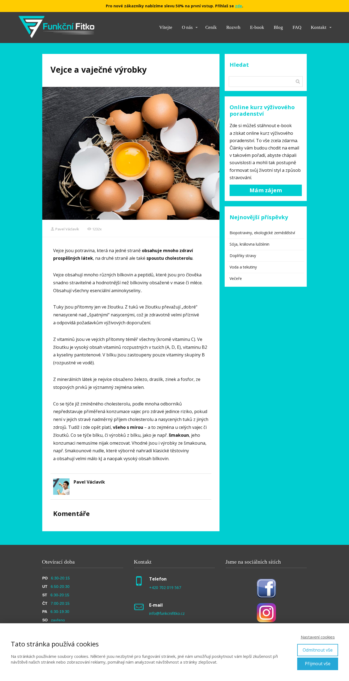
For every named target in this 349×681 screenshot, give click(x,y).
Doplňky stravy (243, 255)
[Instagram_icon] (266, 612)
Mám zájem (265, 190)
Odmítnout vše (318, 650)
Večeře (236, 278)
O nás (187, 27)
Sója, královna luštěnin (249, 244)
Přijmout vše (317, 664)
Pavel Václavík (67, 229)
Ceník (211, 27)
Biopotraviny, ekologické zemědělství (262, 232)
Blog (278, 27)
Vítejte (165, 27)
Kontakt (318, 27)
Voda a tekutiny (243, 267)
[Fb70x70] (266, 588)
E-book (257, 27)
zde (238, 5)
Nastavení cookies (318, 637)
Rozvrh (233, 27)
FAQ (297, 27)
